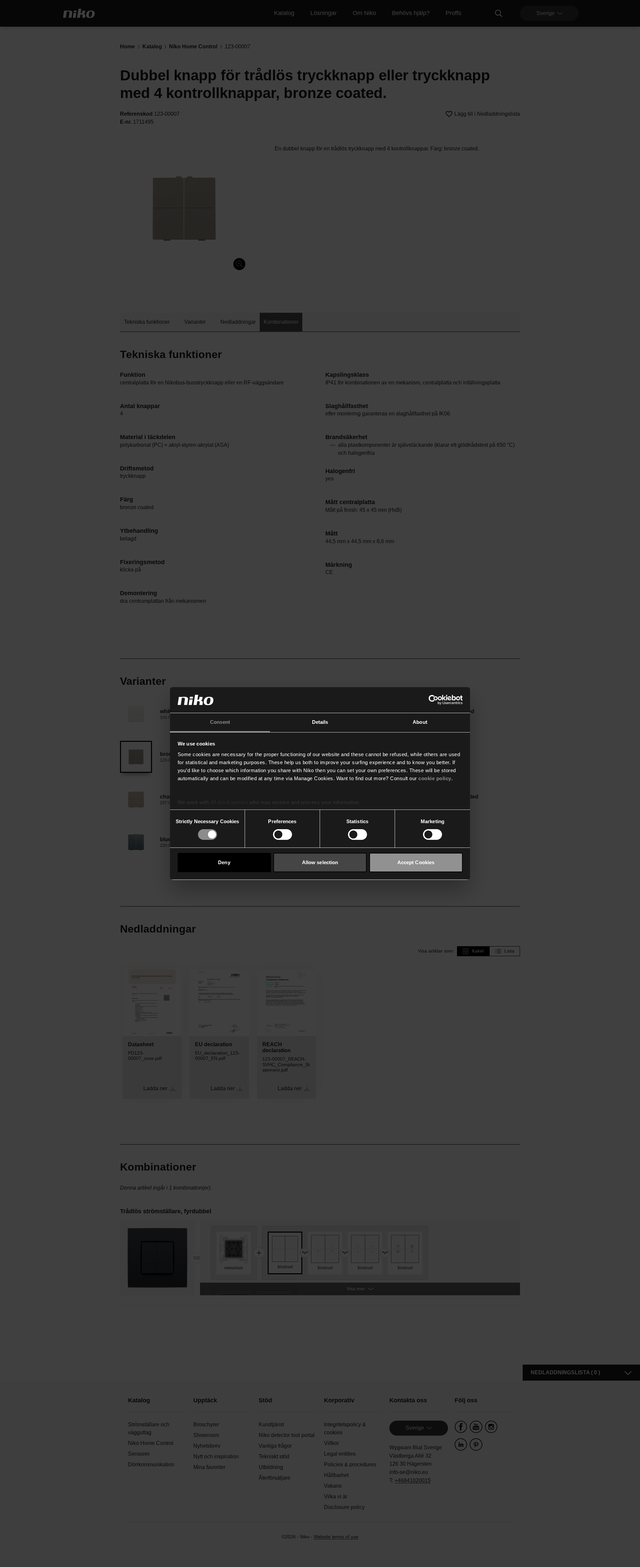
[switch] (282, 834)
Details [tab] (320, 722)
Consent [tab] (220, 722)
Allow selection (320, 862)
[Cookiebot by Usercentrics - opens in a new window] (433, 700)
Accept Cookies (415, 862)
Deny (224, 862)
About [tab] (420, 722)
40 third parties (229, 802)
